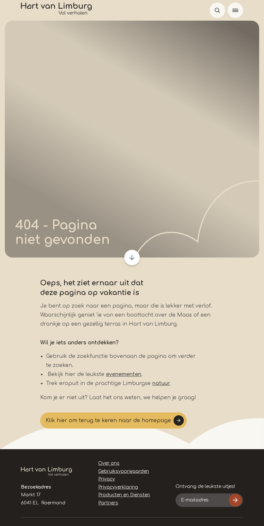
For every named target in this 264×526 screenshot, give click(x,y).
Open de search (217, 10)
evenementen (123, 374)
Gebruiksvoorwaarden (123, 471)
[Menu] (235, 10)
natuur (161, 383)
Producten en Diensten (124, 494)
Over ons (108, 463)
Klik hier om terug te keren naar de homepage (108, 420)
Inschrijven (235, 500)
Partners (108, 503)
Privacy (106, 479)
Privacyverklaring (118, 487)
